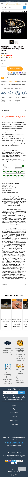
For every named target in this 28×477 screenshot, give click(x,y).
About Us (14, 405)
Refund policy (14, 432)
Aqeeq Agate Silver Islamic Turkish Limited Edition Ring (5, 322)
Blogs (14, 409)
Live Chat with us (15, 443)
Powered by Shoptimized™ (14, 471)
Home (2, 11)
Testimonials (14, 416)
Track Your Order (14, 412)
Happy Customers (14, 420)
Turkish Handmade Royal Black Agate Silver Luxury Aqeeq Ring (16, 322)
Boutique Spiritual (11, 469)
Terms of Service (14, 424)
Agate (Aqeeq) (7, 11)
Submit (21, 392)
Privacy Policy (14, 428)
